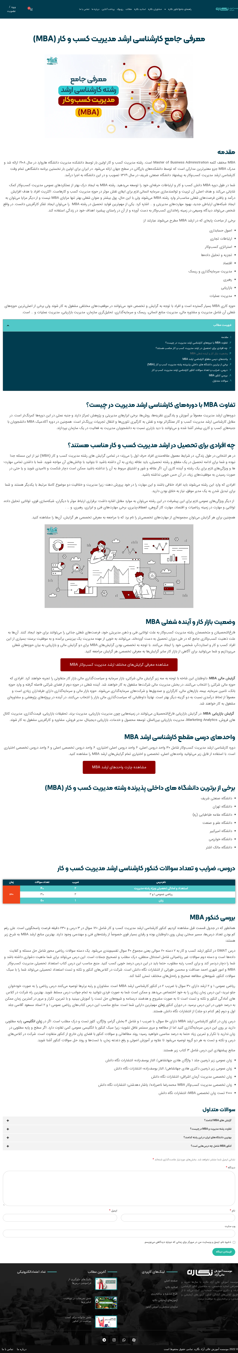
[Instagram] (114, 1339)
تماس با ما (84, 9)
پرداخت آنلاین (108, 9)
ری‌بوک (120, 9)
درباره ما (95, 9)
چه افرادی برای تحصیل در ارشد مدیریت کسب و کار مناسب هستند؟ (191, 348)
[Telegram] (104, 1339)
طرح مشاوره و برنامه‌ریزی (164, 1294)
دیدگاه (230, 1168)
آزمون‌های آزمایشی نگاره (165, 1300)
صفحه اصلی (171, 1281)
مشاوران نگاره (155, 9)
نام (232, 1211)
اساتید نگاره (140, 9)
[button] (8, 325)
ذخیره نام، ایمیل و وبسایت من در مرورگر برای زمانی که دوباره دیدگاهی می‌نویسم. (187, 1242)
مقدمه (224, 337)
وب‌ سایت (230, 1226)
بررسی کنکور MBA (218, 376)
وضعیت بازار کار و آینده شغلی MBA (209, 354)
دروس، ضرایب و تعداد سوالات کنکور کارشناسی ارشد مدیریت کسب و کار (190, 370)
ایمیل (113, 1211)
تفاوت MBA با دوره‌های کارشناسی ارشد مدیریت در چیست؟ (196, 343)
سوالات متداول (220, 381)
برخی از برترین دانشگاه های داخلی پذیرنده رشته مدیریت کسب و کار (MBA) (187, 365)
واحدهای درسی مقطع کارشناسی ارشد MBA (205, 359)
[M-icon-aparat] (133, 1339)
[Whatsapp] (124, 1339)
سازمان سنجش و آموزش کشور (162, 1307)
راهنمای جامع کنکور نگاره (180, 9)
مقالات (129, 9)
